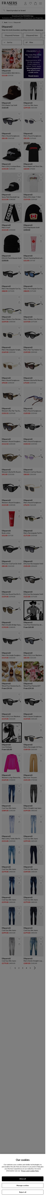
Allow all (22, 1179)
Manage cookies (23, 1185)
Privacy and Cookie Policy (30, 1171)
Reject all (22, 1192)
